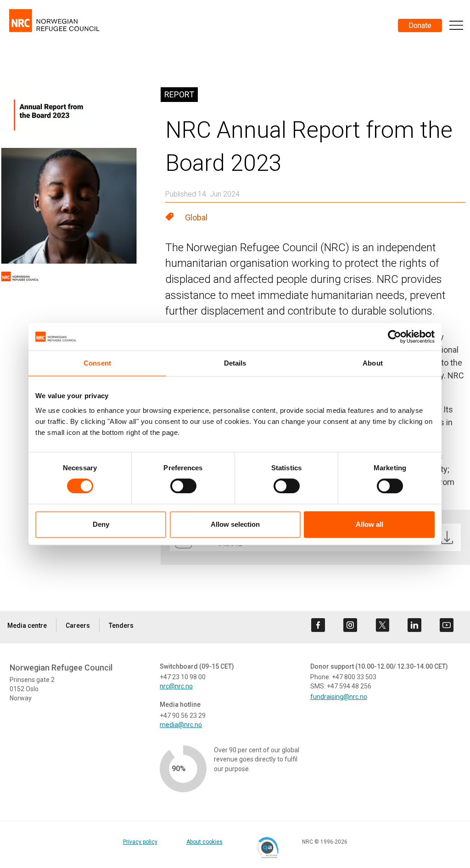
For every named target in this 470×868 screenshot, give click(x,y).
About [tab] (373, 363)
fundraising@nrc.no (338, 696)
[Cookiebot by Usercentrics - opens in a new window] (394, 337)
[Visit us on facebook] (318, 625)
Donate (419, 25)
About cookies (204, 842)
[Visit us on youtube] (446, 625)
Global (196, 217)
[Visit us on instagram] (350, 625)
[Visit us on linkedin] (414, 625)
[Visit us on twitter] (382, 625)
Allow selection (235, 524)
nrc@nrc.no (176, 686)
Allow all (369, 524)
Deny (101, 524)
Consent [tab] (97, 363)
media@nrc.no (181, 724)
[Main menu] (456, 25)
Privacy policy (140, 842)
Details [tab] (235, 363)
